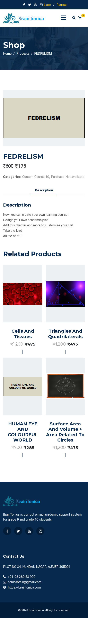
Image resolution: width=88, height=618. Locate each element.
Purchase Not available (67, 177)
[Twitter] (18, 531)
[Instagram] (40, 531)
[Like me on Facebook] (24, 4)
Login (47, 4)
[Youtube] (29, 531)
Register (62, 4)
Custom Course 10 (35, 177)
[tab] (44, 190)
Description (44, 190)
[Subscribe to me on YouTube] (35, 4)
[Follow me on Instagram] (41, 4)
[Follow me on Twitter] (29, 4)
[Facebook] (7, 531)
